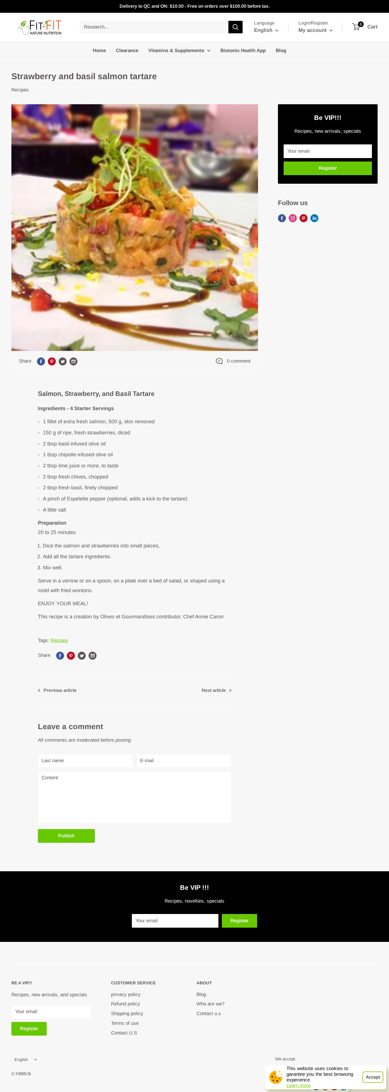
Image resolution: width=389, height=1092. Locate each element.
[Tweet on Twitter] (63, 361)
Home (99, 50)
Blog (281, 50)
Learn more (298, 1085)
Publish (66, 836)
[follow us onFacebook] (282, 217)
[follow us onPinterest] (304, 217)
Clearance (127, 50)
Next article (214, 690)
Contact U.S (124, 1033)
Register (328, 168)
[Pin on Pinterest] (52, 361)
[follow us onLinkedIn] (314, 217)
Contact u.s (208, 1013)
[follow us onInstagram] (293, 217)
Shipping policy (127, 1013)
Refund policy (125, 1004)
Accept (373, 1077)
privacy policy (126, 994)
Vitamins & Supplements (176, 50)
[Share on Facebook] (41, 361)
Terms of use (125, 1023)
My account (313, 30)
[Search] (235, 27)
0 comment (239, 361)
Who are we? (210, 1004)
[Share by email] (73, 361)
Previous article (60, 690)
